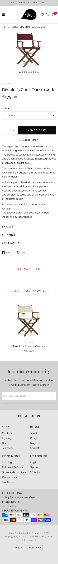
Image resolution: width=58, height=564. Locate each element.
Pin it (23, 252)
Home (5, 27)
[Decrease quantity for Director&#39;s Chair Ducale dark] (4, 130)
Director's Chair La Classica (29, 346)
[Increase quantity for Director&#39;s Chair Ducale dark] (13, 130)
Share (9, 252)
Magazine (35, 443)
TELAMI (6, 83)
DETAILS (8, 227)
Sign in (34, 467)
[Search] (47, 14)
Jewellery (7, 448)
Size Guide (8, 482)
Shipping (7, 462)
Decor (5, 443)
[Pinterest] (38, 416)
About (33, 433)
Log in (33, 462)
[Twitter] (26, 416)
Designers (35, 438)
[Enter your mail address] (53, 396)
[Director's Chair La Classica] (29, 320)
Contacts (35, 448)
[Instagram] (32, 416)
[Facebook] (19, 416)
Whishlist (35, 472)
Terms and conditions (14, 472)
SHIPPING (8, 235)
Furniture (7, 433)
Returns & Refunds (12, 467)
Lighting (6, 438)
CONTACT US (11, 243)
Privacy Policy (9, 477)
